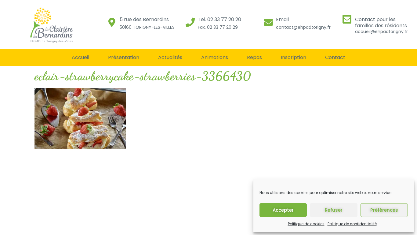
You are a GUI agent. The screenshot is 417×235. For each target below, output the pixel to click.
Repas (254, 57)
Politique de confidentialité (352, 223)
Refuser (334, 210)
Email (282, 19)
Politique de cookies (306, 223)
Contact (335, 57)
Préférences (384, 210)
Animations (214, 57)
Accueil (80, 57)
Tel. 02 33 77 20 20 (219, 19)
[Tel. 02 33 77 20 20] (190, 22)
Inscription (293, 57)
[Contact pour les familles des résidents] (347, 19)
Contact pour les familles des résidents (381, 22)
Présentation (123, 57)
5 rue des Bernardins (144, 19)
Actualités (170, 57)
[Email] (268, 22)
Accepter (283, 210)
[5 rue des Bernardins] (112, 22)
